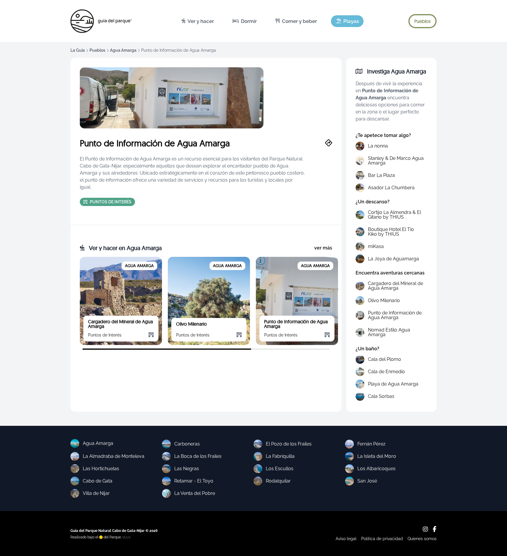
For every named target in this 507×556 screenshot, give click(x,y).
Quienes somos (422, 538)
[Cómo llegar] (328, 143)
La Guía (77, 50)
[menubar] (270, 21)
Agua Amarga (123, 50)
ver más (323, 248)
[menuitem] (198, 21)
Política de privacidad (382, 538)
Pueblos (97, 50)
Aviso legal (346, 538)
